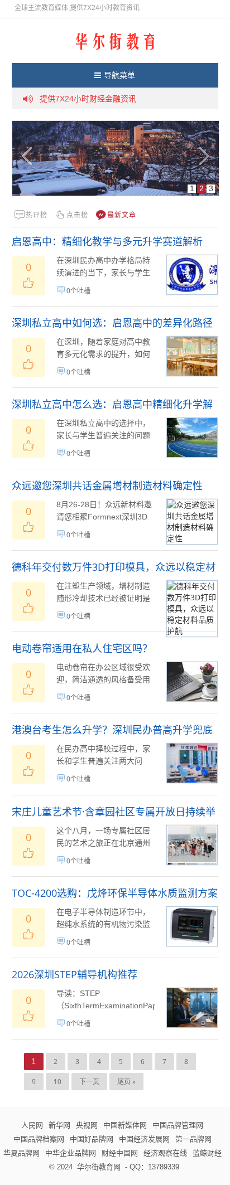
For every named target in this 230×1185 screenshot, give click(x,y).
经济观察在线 (165, 1153)
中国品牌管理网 (177, 1125)
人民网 (32, 1125)
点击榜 (77, 215)
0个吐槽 (78, 290)
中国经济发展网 (144, 1139)
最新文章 (121, 215)
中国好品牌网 (91, 1139)
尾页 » (126, 1081)
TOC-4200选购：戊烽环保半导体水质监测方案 (115, 893)
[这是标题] (115, 158)
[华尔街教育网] (115, 40)
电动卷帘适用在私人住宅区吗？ (82, 648)
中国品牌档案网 (38, 1139)
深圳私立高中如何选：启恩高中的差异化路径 (112, 322)
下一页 (89, 1081)
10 (57, 1081)
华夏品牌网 (21, 1153)
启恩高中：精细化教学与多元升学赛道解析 (107, 241)
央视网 (87, 1125)
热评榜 (36, 215)
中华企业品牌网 (70, 1153)
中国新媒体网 (125, 1125)
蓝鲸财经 (207, 1153)
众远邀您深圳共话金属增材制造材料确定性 (107, 485)
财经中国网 (120, 1153)
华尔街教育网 (99, 1167)
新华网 (59, 1125)
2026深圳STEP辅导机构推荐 (74, 974)
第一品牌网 (193, 1139)
